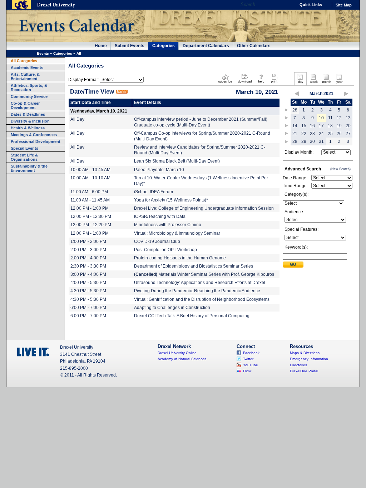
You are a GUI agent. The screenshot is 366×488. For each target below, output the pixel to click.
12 (339, 118)
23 (312, 133)
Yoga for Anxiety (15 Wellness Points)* (171, 200)
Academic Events (27, 67)
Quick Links (311, 5)
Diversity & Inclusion (30, 121)
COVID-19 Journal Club (157, 241)
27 (348, 133)
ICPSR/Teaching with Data (160, 216)
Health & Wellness (28, 128)
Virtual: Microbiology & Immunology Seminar (177, 233)
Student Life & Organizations (24, 157)
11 (330, 118)
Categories (163, 46)
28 (294, 110)
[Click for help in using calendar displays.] (261, 83)
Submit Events (129, 46)
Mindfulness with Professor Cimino (167, 225)
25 (330, 133)
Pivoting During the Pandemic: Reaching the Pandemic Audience (197, 291)
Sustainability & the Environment (29, 168)
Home (101, 46)
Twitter (248, 359)
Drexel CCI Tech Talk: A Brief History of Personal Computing (191, 316)
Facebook (251, 353)
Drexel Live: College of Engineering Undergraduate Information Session (204, 208)
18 (330, 126)
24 (321, 133)
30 (312, 141)
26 (339, 133)
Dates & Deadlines (28, 114)
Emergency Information (309, 359)
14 (294, 126)
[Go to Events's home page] (76, 35)
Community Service (29, 96)
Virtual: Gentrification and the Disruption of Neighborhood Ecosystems (201, 299)
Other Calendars (254, 46)
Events (43, 53)
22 (303, 133)
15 (303, 126)
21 (294, 133)
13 (348, 118)
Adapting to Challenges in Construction (172, 307)
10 (321, 118)
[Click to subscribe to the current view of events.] (225, 83)
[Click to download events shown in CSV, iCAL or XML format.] (245, 83)
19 (339, 126)
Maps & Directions (305, 353)
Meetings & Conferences (34, 135)
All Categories (24, 61)
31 (321, 141)
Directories (298, 365)
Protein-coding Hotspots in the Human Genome (180, 258)
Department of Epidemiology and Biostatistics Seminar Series (193, 266)
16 (312, 126)
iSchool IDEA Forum (153, 192)
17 (321, 126)
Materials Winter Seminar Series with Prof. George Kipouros (204, 274)
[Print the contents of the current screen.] (274, 83)
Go (288, 4)
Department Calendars (206, 46)
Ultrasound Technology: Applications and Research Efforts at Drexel (199, 282)
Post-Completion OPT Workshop (165, 250)
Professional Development (35, 141)
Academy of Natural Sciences (182, 359)
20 (348, 126)
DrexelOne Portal (304, 371)
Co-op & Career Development (25, 105)
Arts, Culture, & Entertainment (25, 76)
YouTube (250, 365)
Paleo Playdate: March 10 (159, 170)
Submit (293, 265)
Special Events (24, 148)
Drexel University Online (177, 353)
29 (303, 141)
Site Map (344, 5)
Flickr (247, 371)
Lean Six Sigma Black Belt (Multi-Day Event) (177, 161)
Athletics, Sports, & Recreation (29, 87)
